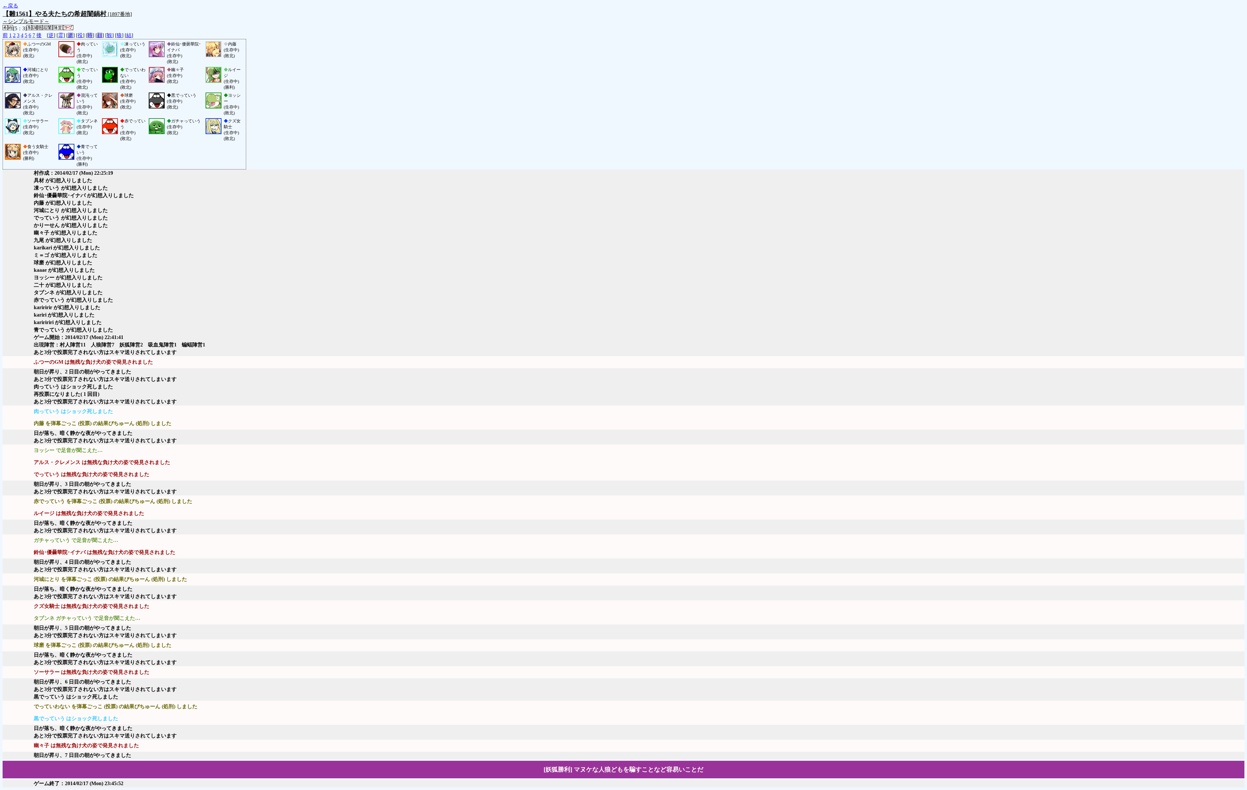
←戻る (10, 5)
